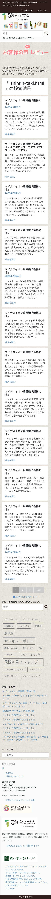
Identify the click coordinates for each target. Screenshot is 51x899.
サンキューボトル (19, 641)
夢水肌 (38, 625)
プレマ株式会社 (26, 10)
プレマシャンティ (31, 675)
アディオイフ (35, 669)
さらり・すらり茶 (30, 654)
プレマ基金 (10, 888)
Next (38, 589)
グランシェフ (10, 619)
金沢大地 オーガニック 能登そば (18, 710)
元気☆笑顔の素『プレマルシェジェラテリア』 (24, 879)
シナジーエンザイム (14, 669)
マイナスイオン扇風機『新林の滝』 (20, 691)
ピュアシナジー (30, 619)
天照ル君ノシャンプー (23, 662)
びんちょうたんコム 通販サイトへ (23, 845)
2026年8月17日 (13, 107)
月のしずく (28, 648)
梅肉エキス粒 (10, 648)
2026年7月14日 (13, 552)
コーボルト (9, 654)
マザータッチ (10, 675)
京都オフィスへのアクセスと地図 (20, 800)
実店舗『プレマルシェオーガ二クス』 (21, 876)
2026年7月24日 (13, 276)
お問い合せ (42, 10)
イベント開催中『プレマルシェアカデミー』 (23, 873)
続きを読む (10, 134)
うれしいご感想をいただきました (19, 715)
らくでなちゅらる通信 (14, 869)
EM (40, 648)
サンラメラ (23, 626)
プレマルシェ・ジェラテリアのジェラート (23, 723)
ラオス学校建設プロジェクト (17, 885)
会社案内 (9, 773)
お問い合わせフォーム (14, 776)
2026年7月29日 (13, 193)
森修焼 (8, 633)
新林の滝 (8, 626)
